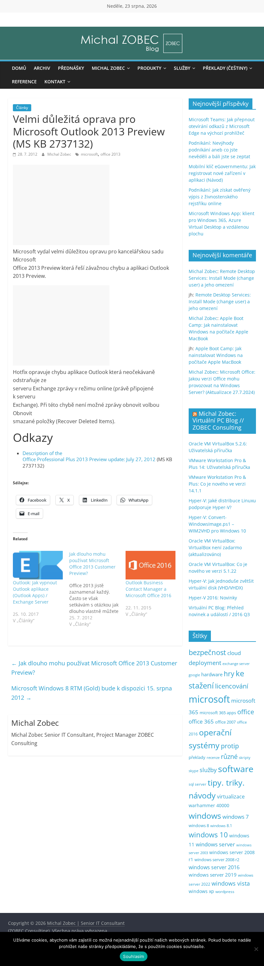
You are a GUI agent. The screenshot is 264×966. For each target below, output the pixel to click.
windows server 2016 (214, 867)
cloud (234, 653)
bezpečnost (207, 652)
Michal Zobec (108, 68)
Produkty (149, 68)
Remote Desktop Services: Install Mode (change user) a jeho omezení (222, 278)
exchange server (236, 663)
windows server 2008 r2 (216, 859)
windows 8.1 (221, 825)
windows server (215, 844)
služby (208, 770)
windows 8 (199, 825)
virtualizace (231, 796)
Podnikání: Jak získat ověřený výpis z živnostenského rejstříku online (219, 196)
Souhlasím (133, 956)
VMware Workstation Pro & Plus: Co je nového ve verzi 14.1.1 (217, 484)
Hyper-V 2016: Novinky (213, 598)
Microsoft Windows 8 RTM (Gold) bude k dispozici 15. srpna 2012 (91, 692)
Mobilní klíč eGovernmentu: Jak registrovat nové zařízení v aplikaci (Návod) (222, 173)
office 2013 (110, 154)
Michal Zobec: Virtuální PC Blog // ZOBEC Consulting (218, 420)
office (245, 711)
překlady (197, 757)
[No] (256, 949)
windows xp (201, 891)
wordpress (224, 891)
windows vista (231, 883)
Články (22, 107)
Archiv (42, 68)
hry (229, 673)
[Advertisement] (61, 205)
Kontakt (54, 81)
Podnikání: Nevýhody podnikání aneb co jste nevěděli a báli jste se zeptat (219, 149)
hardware (211, 674)
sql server (197, 784)
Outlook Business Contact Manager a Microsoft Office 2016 (148, 588)
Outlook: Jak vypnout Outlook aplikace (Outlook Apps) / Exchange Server (35, 592)
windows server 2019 (213, 874)
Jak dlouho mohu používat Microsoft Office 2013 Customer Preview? (94, 667)
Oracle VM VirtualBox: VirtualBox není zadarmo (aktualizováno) (215, 547)
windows (205, 815)
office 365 (201, 721)
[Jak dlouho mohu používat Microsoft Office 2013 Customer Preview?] (97, 589)
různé (229, 756)
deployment (205, 663)
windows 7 (235, 816)
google (194, 674)
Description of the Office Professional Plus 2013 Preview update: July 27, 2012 (89, 456)
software (235, 769)
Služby (182, 68)
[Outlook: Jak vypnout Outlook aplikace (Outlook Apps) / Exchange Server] (38, 565)
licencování (231, 685)
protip (230, 746)
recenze (213, 757)
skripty (244, 757)
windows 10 (208, 834)
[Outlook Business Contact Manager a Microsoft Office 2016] (150, 565)
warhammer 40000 (209, 805)
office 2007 (225, 722)
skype (193, 770)
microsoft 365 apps (218, 712)
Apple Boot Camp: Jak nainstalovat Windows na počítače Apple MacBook (216, 355)
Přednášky (71, 68)
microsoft (89, 154)
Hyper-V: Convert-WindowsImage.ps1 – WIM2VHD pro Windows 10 (217, 524)
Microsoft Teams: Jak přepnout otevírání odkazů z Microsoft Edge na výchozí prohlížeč (222, 126)
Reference (24, 81)
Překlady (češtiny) (225, 68)
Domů (19, 68)
